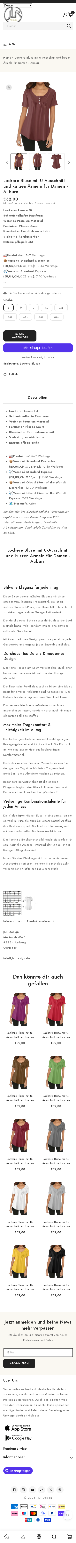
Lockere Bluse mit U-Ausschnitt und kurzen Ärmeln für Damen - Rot (56, 1035)
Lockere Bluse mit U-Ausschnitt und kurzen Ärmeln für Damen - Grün (56, 1098)
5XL (41, 317)
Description (37, 397)
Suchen (68, 25)
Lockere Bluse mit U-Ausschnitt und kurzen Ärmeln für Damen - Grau (56, 1161)
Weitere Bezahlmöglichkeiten (38, 357)
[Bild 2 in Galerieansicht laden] (37, 161)
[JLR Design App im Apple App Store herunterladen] (38, 1428)
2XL (61, 308)
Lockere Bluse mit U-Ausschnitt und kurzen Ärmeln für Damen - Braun (20, 1098)
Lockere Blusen (30, 363)
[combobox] (38, 26)
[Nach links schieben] (7, 162)
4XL (25, 317)
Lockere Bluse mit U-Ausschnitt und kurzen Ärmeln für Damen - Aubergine (20, 1035)
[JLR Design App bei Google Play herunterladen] (38, 1437)
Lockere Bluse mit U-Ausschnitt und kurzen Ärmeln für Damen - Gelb (20, 1287)
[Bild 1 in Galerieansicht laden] (19, 161)
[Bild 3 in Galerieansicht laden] (56, 161)
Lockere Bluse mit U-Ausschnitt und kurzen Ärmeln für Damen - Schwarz (56, 1287)
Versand (19, 203)
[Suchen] (54, 1536)
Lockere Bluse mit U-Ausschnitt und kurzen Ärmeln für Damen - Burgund (20, 1161)
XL (46, 308)
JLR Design (45, 1498)
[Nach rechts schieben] (69, 162)
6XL (56, 317)
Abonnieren (19, 1363)
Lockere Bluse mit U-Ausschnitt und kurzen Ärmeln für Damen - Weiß (19, 1224)
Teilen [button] (13, 374)
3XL (10, 317)
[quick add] (31, 993)
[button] (70, 15)
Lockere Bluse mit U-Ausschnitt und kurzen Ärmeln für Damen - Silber (56, 1224)
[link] (6, 1538)
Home (7, 57)
